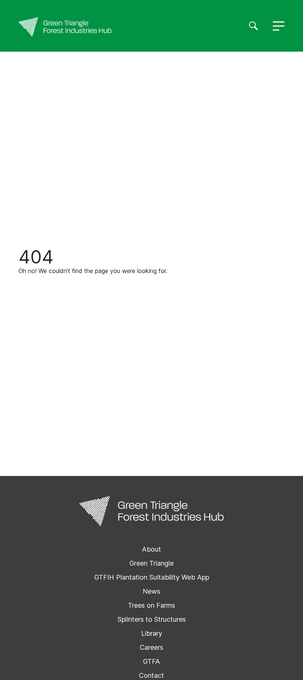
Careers (151, 647)
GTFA (151, 661)
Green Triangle (151, 563)
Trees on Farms (151, 605)
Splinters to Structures (152, 619)
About (151, 549)
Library (151, 633)
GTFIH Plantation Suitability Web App (151, 577)
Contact (151, 675)
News (151, 591)
